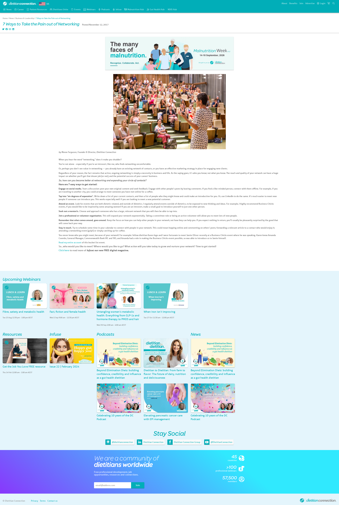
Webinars (91, 9)
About (284, 3)
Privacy (34, 500)
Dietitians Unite (60, 9)
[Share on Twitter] (3, 29)
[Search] (333, 3)
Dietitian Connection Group (186, 442)
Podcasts (105, 9)
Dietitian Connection (153, 442)
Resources (12, 334)
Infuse (119, 9)
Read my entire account (70, 242)
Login (322, 3)
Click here (64, 250)
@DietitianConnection (221, 442)
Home (5, 18)
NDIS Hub (172, 9)
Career (20, 9)
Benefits (293, 3)
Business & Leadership (24, 18)
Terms (43, 500)
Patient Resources (38, 9)
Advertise (310, 3)
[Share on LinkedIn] (13, 29)
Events (77, 9)
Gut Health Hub (157, 9)
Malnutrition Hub (136, 9)
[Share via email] (9, 29)
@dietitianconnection (122, 442)
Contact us (52, 500)
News (9, 9)
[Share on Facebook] (6, 29)
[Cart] (328, 3)
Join (301, 3)
